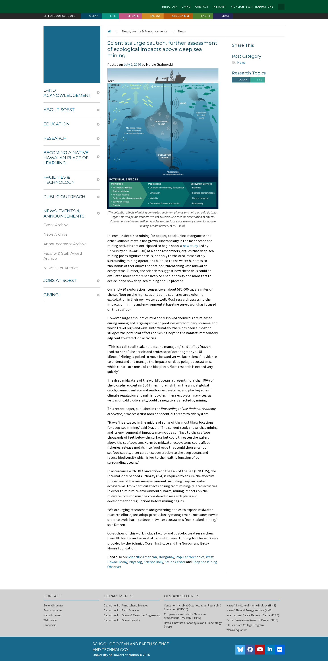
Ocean (94, 15)
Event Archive (56, 225)
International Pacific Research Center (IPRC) (252, 615)
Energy (155, 15)
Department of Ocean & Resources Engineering (132, 615)
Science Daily (153, 562)
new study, (191, 245)
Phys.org (135, 562)
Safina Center (175, 562)
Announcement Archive (65, 244)
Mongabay (166, 557)
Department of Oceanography (122, 620)
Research (55, 138)
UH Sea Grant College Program (245, 625)
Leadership (50, 625)
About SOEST (59, 109)
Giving (186, 6)
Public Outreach (64, 196)
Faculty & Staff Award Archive (63, 255)
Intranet (219, 6)
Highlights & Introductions (252, 6)
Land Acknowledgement (67, 93)
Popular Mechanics (190, 557)
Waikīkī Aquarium (236, 630)
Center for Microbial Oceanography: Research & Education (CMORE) (192, 607)
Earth (205, 15)
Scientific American (142, 557)
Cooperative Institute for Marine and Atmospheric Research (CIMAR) (185, 616)
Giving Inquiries (53, 610)
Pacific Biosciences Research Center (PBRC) (252, 620)
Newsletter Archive (61, 268)
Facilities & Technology (59, 180)
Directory (169, 6)
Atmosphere (181, 15)
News (182, 31)
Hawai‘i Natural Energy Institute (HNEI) (249, 610)
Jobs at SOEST (60, 280)
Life (113, 15)
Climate (133, 15)
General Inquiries (53, 605)
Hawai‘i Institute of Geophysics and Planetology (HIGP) (193, 625)
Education (57, 124)
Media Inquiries (52, 615)
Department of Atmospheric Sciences (126, 605)
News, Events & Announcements (145, 31)
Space (226, 15)
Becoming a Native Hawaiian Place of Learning (66, 157)
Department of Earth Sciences (121, 610)
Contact (201, 6)
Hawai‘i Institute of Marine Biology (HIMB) (251, 605)
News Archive (56, 234)
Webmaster (50, 620)
